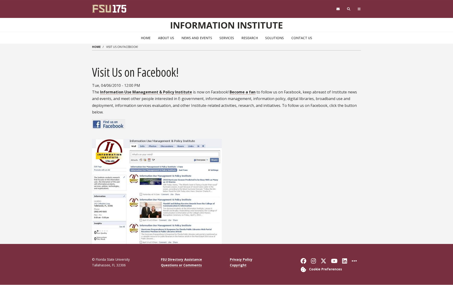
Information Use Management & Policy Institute (146, 92)
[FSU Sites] (359, 9)
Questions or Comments (181, 265)
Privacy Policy (241, 259)
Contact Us (301, 38)
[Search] (349, 9)
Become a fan (243, 92)
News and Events (196, 38)
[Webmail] (338, 9)
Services (226, 38)
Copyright (238, 265)
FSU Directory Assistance (181, 259)
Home (146, 38)
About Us (166, 38)
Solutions (274, 38)
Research (249, 38)
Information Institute (226, 25)
